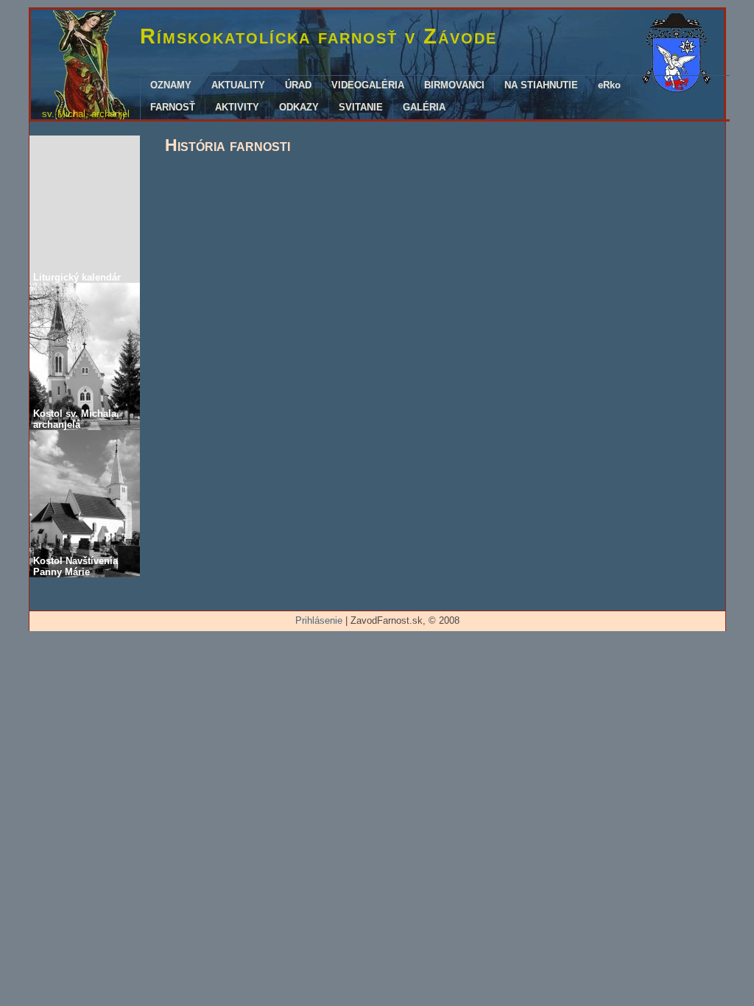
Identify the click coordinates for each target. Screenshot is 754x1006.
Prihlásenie (318, 620)
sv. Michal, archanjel (86, 113)
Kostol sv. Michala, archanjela (76, 419)
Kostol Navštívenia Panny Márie (75, 566)
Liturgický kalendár (77, 277)
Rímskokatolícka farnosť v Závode (318, 36)
